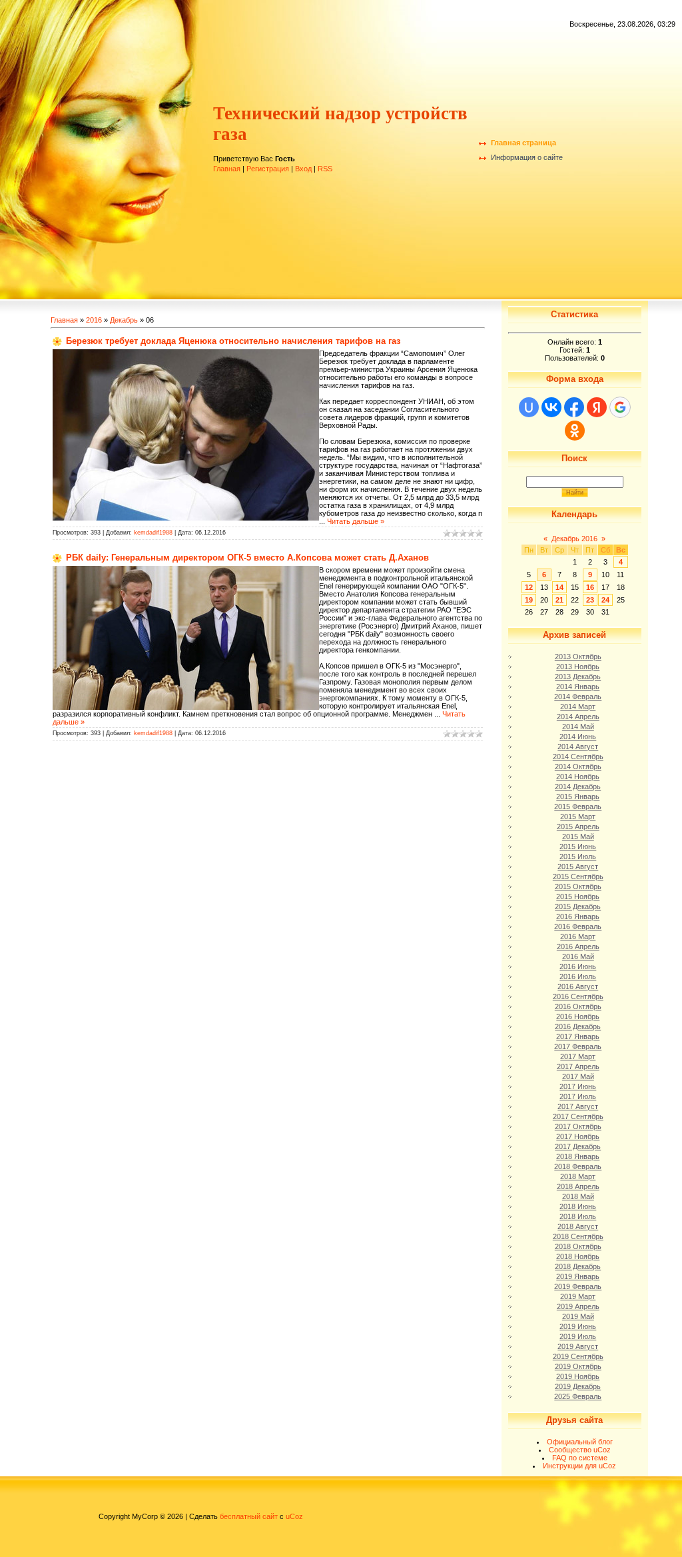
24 (605, 600)
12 (529, 587)
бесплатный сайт (249, 1516)
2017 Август (577, 1106)
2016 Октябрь (578, 1006)
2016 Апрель (578, 946)
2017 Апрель (578, 1066)
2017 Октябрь (578, 1126)
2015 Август (577, 866)
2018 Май (578, 1196)
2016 (94, 320)
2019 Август (577, 1346)
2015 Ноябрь (577, 896)
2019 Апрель (578, 1306)
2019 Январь (577, 1276)
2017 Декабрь (578, 1146)
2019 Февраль (577, 1286)
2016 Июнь (577, 966)
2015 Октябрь (578, 886)
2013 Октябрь (578, 657)
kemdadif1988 (153, 532)
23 (590, 600)
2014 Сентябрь (578, 757)
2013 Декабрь (578, 677)
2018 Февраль (577, 1166)
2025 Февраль (577, 1396)
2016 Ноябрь (577, 1016)
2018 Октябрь (578, 1246)
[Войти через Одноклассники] (575, 431)
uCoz (294, 1516)
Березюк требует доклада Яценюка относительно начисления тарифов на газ (233, 341)
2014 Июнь (577, 737)
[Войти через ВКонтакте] (551, 407)
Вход (303, 169)
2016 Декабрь (578, 1026)
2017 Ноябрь (577, 1136)
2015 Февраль (577, 806)
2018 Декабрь (578, 1266)
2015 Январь (577, 796)
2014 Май (578, 727)
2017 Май (578, 1076)
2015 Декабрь (578, 906)
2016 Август (577, 986)
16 (590, 587)
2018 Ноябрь (577, 1256)
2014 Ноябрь (577, 776)
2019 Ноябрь (577, 1376)
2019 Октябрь (578, 1366)
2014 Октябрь (578, 767)
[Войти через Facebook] (574, 407)
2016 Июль (577, 976)
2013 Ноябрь (577, 667)
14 (559, 587)
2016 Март (577, 936)
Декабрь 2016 (574, 539)
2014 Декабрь (578, 786)
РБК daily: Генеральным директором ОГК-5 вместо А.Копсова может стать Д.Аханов (247, 558)
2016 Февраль (577, 926)
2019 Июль (577, 1336)
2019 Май (578, 1316)
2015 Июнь (577, 846)
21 (559, 600)
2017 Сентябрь (578, 1116)
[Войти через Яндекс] (597, 407)
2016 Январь (577, 916)
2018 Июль (577, 1216)
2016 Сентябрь (578, 996)
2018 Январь (577, 1156)
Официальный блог (580, 1442)
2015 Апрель (578, 826)
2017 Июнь (577, 1086)
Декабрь (124, 320)
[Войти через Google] (620, 407)
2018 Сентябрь (578, 1236)
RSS (325, 169)
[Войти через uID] (529, 407)
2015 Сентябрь (578, 876)
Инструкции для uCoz (579, 1466)
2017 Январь (577, 1036)
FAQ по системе (579, 1458)
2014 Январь (577, 687)
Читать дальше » (355, 521)
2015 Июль (577, 856)
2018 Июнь (577, 1206)
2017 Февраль (577, 1046)
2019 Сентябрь (578, 1356)
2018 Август (577, 1226)
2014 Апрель (578, 717)
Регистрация (267, 169)
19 (529, 600)
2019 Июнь (577, 1326)
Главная (226, 169)
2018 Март (577, 1176)
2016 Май (578, 956)
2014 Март (577, 707)
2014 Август (577, 747)
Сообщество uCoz (580, 1450)
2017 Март (577, 1056)
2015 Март (577, 816)
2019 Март (577, 1296)
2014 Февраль (577, 697)
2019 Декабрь (578, 1386)
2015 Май (578, 836)
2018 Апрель (578, 1186)
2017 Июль (577, 1096)
